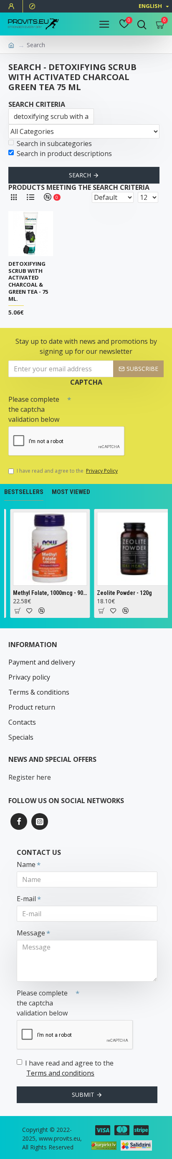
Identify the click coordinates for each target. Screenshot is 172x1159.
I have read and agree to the (67, 470)
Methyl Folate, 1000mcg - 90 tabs (49, 593)
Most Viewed (71, 492)
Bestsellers (23, 492)
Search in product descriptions (64, 153)
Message (31, 932)
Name (26, 864)
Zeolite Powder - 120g (124, 593)
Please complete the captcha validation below (33, 409)
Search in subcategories (54, 143)
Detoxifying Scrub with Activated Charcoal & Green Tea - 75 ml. (28, 281)
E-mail (26, 898)
